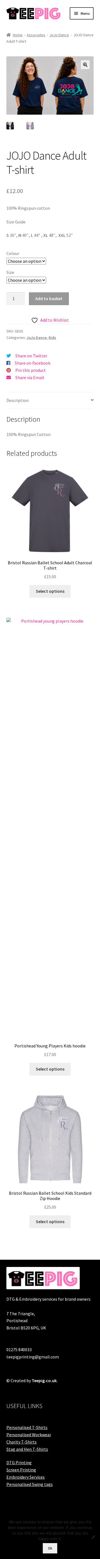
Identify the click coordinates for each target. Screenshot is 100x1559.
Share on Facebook (32, 363)
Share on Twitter (31, 355)
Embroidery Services (25, 1477)
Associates (36, 34)
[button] (85, 64)
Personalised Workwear (28, 1434)
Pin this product (30, 370)
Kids (52, 337)
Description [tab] (17, 400)
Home (17, 34)
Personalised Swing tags (29, 1484)
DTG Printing (19, 1462)
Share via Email (29, 377)
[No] (93, 1537)
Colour (12, 253)
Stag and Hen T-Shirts (27, 1449)
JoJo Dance (59, 34)
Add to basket (48, 298)
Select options (50, 591)
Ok (50, 1548)
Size (10, 272)
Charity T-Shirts (21, 1442)
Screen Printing (21, 1470)
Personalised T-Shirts (27, 1427)
